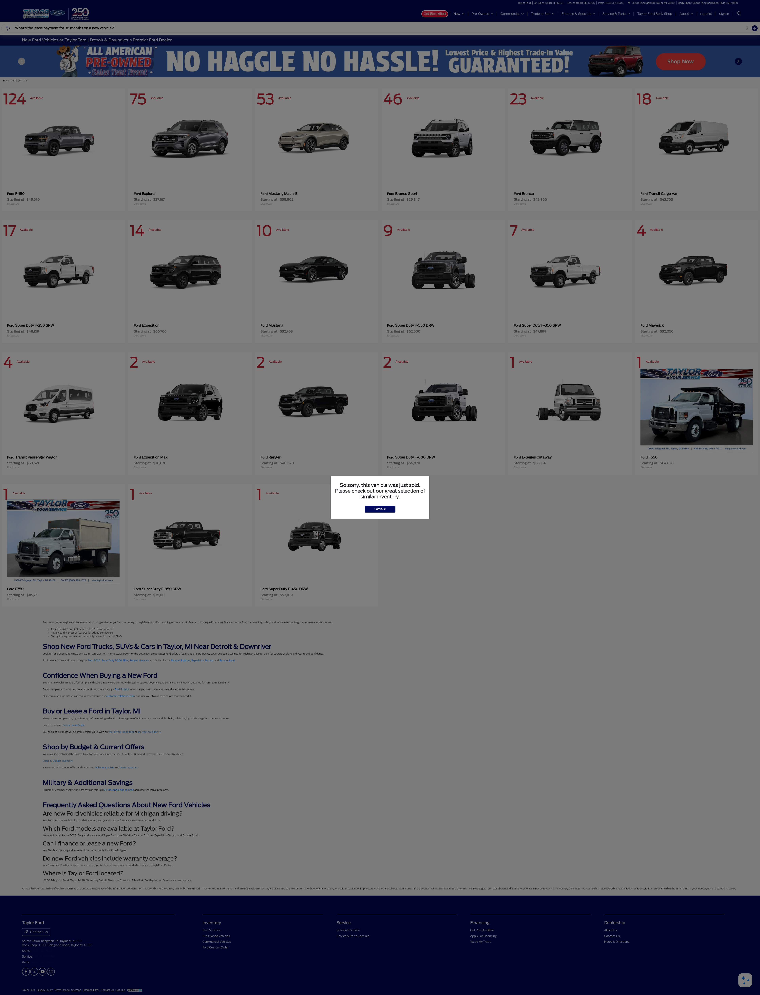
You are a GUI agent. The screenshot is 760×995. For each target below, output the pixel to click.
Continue (380, 509)
